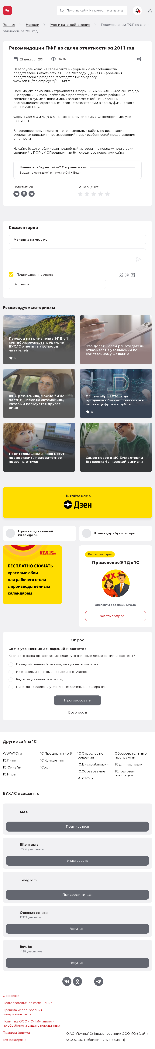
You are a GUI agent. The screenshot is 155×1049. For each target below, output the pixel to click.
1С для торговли (129, 764)
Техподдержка (14, 1040)
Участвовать (77, 860)
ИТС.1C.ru (85, 778)
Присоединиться (77, 895)
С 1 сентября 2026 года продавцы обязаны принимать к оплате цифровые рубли (115, 400)
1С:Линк (9, 760)
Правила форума (16, 1033)
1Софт (45, 767)
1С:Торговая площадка (125, 773)
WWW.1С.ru (12, 753)
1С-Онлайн (12, 767)
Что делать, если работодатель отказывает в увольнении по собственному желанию (115, 350)
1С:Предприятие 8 (56, 753)
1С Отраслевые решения (90, 755)
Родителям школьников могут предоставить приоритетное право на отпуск (37, 458)
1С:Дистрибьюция (93, 764)
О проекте (11, 996)
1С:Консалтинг (52, 760)
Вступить (77, 929)
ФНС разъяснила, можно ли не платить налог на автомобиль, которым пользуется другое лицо (36, 402)
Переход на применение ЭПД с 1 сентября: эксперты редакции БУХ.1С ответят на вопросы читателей (38, 344)
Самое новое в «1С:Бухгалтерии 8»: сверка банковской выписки (114, 460)
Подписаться (77, 826)
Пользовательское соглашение (28, 1003)
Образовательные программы (131, 755)
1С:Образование (91, 771)
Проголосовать (77, 700)
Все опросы (77, 712)
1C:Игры (9, 774)
